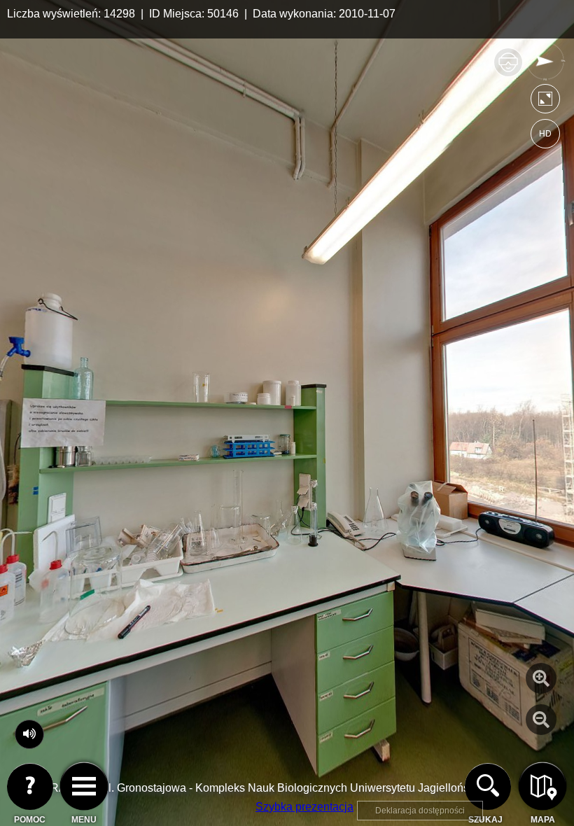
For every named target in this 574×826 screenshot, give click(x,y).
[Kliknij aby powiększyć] (541, 678)
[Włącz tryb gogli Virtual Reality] (508, 68)
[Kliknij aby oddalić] (541, 719)
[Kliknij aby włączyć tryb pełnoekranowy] (545, 102)
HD (545, 134)
